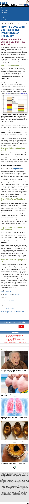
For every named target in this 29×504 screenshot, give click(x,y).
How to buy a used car (9, 308)
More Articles (4, 15)
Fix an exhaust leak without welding (14, 335)
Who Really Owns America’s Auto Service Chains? (14, 342)
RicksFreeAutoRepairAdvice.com (12, 473)
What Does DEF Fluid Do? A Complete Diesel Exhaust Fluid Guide (14, 337)
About (2, 17)
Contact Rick (4, 19)
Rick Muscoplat (16, 294)
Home (2, 8)
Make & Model (4, 10)
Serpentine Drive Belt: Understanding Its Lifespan (14, 340)
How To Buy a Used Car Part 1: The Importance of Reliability (13, 31)
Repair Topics (4, 12)
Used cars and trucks (9, 300)
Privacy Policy (16, 497)
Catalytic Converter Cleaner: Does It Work (14, 339)
